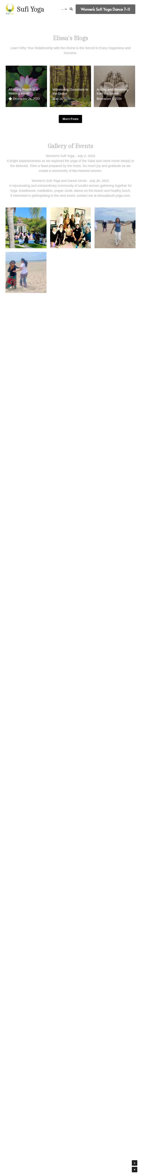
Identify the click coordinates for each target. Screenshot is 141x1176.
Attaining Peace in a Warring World (23, 91)
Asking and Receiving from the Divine (112, 91)
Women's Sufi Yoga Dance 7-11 (105, 9)
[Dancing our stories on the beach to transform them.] (115, 227)
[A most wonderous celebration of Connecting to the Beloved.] (26, 227)
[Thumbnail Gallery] (70, 227)
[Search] (71, 9)
